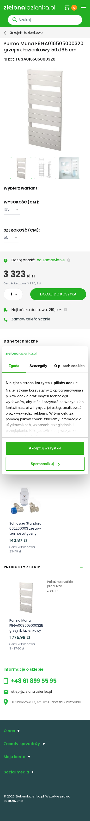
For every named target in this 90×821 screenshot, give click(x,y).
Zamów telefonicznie (30, 319)
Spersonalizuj (42, 464)
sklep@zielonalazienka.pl (31, 691)
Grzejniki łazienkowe (26, 32)
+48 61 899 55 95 (34, 681)
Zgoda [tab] (14, 366)
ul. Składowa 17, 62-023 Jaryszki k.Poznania (46, 702)
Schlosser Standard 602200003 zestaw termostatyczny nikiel (25, 531)
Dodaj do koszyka (58, 294)
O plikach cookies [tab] (69, 366)
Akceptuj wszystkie (45, 448)
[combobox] (12, 209)
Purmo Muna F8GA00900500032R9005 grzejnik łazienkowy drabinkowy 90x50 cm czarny (30, 630)
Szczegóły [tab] (38, 366)
